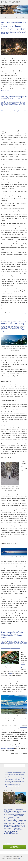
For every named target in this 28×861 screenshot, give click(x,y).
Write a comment (13, 101)
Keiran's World (10, 2)
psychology (13, 823)
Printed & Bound (19, 17)
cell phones (6, 814)
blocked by (14, 847)
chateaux (11, 814)
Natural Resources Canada (16, 643)
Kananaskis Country (5, 329)
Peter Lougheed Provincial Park (18, 329)
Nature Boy (20, 822)
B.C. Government (16, 809)
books (21, 809)
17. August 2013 (4, 101)
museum (14, 820)
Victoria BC (19, 830)
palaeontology (7, 823)
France (20, 816)
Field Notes (4, 17)
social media (22, 825)
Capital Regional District (14, 812)
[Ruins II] (20, 798)
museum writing (22, 820)
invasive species (18, 818)
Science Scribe (19, 15)
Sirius (12, 104)
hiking (21, 328)
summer (16, 104)
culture (5, 815)
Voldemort (14, 32)
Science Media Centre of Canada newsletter (15, 772)
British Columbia (10, 811)
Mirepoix (10, 820)
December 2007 (10, 648)
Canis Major (19, 103)
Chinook (17, 328)
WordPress (21, 858)
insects (8, 643)
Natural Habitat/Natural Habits (7, 16)
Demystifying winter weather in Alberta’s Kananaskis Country (13, 323)
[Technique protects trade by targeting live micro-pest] (9, 798)
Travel (17, 827)
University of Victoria (16, 828)
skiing (2, 331)
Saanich (11, 825)
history (5, 104)
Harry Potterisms (15, 31)
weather (19, 32)
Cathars (22, 812)
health (24, 815)
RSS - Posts (8, 837)
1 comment (12, 28)
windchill (23, 32)
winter (7, 33)
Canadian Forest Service (13, 642)
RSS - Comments (9, 839)
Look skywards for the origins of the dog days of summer (14, 97)
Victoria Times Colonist (6, 32)
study (10, 673)
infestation (3, 643)
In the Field (13, 327)
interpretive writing (9, 819)
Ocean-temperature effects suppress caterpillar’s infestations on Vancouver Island (12, 634)
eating (12, 815)
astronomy (14, 103)
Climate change (23, 642)
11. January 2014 (5, 28)
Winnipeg (3, 33)
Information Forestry (8, 641)
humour (13, 817)
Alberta (13, 328)
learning (5, 820)
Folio (2, 641)
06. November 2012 (5, 326)
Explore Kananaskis (5, 327)
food (16, 816)
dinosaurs (9, 815)
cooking (22, 814)
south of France (9, 827)
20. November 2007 (5, 640)
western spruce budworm (6, 644)
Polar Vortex (22, 31)
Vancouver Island (16, 29)
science (9, 104)
